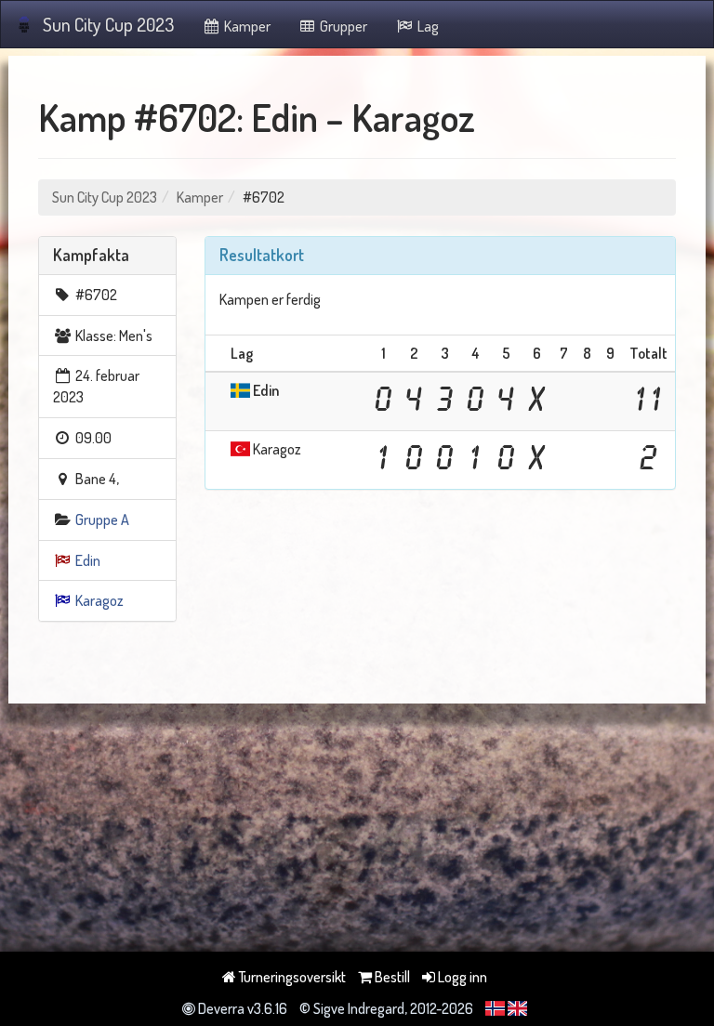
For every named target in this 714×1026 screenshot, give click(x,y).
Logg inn (461, 976)
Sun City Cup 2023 (108, 24)
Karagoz (99, 600)
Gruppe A (102, 519)
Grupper (342, 26)
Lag (427, 26)
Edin (87, 560)
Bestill (391, 976)
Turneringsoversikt (291, 976)
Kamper (246, 26)
